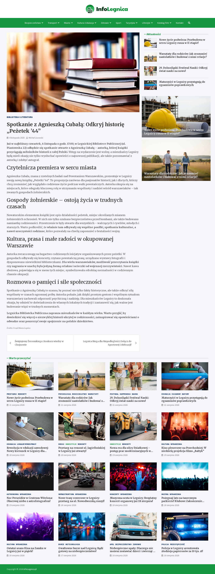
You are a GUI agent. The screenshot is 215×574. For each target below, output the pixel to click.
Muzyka (164, 494)
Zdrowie (105, 22)
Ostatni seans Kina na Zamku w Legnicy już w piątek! (26, 550)
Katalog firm (163, 22)
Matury (185, 394)
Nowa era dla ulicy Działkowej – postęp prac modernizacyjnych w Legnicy (130, 451)
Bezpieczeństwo (33, 22)
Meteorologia (72, 544)
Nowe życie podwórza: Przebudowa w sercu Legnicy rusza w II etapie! (182, 41)
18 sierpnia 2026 (68, 505)
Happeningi (125, 394)
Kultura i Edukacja (85, 22)
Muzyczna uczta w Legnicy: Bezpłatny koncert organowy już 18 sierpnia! (133, 499)
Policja (165, 544)
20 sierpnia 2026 (16, 455)
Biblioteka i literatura (20, 117)
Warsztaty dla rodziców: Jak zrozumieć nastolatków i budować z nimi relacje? (183, 55)
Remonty (22, 394)
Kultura (165, 444)
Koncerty (114, 494)
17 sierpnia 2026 (68, 555)
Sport (118, 22)
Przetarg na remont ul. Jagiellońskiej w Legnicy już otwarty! (81, 449)
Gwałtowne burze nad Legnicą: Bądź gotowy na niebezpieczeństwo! (80, 550)
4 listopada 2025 (17, 137)
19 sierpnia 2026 (119, 455)
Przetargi (12, 394)
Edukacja (165, 394)
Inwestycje (70, 444)
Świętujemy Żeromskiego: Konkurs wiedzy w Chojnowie (39, 343)
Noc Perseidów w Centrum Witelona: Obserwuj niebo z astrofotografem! (30, 499)
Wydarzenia (176, 444)
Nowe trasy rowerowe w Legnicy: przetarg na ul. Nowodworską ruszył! (81, 499)
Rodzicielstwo (79, 394)
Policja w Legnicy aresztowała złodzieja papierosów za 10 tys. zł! (182, 550)
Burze (61, 544)
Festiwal (114, 394)
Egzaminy (176, 394)
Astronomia (13, 494)
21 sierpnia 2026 (16, 405)
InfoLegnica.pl (30, 569)
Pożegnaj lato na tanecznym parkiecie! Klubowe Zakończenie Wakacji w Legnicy (181, 501)
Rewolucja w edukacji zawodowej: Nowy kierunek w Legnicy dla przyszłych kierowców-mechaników (29, 451)
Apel (112, 544)
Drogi (61, 444)
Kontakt (179, 22)
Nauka (135, 394)
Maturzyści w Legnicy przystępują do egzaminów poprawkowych (182, 83)
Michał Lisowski (36, 137)
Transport (52, 22)
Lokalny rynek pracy (26, 444)
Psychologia (64, 394)
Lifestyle (146, 22)
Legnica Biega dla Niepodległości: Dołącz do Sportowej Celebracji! (107, 343)
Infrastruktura (66, 494)
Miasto (67, 22)
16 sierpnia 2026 (119, 555)
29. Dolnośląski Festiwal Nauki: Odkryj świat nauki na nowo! (183, 69)
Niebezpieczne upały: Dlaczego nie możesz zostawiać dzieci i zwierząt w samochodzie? (132, 551)
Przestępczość (177, 544)
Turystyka (130, 22)
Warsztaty (93, 394)
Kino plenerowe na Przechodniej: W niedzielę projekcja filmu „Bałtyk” (183, 449)
